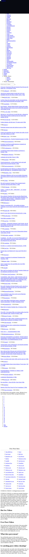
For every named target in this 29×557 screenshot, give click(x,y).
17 (4, 417)
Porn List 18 (21, 465)
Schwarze (9, 54)
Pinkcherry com (22, 470)
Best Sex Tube (22, 481)
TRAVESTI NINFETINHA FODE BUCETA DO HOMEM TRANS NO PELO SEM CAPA (13, 94)
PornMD (7, 461)
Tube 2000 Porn (8, 452)
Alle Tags (9, 68)
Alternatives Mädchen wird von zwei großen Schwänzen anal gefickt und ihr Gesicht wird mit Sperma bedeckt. (14, 177)
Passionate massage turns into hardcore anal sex (13, 127)
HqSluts (7, 458)
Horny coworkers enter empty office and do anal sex (14, 359)
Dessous (8, 27)
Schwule (9, 55)
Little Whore (21, 488)
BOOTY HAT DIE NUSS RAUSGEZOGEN (13, 213)
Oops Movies (21, 456)
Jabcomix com (22, 467)
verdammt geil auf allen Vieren (10, 157)
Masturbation (10, 47)
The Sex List (8, 486)
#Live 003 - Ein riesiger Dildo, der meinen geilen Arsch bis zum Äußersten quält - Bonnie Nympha (14, 312)
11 (4, 408)
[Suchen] (15, 84)
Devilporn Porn (8, 463)
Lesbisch (9, 46)
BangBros (7, 465)
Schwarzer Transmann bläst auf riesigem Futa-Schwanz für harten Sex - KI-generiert (14, 87)
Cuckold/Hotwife (11, 25)
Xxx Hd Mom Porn (9, 472)
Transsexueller (10, 61)
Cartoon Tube (8, 483)
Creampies (9, 24)
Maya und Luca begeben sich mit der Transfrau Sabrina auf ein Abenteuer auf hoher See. (14, 271)
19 (4, 419)
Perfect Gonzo (8, 488)
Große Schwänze (11, 36)
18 (4, 418)
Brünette (9, 23)
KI (7, 42)
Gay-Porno (9, 64)
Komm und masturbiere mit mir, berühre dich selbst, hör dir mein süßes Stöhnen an (14, 133)
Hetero (8, 77)
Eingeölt (8, 28)
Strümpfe (9, 58)
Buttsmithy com (8, 456)
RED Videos (7, 72)
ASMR (8, 17)
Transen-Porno (10, 65)
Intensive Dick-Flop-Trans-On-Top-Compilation (14, 387)
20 (4, 421)
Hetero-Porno (10, 66)
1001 (5, 425)
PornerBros (21, 463)
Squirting (9, 57)
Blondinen (9, 21)
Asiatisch (9, 16)
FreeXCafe (21, 483)
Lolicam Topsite (22, 479)
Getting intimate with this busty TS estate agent (13, 122)
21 (4, 422)
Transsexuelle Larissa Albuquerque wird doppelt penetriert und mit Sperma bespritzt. (14, 345)
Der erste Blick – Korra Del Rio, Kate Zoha (12, 382)
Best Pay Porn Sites (9, 474)
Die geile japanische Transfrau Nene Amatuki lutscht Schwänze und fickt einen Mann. (13, 183)
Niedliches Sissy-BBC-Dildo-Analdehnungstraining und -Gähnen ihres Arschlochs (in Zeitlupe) (14, 319)
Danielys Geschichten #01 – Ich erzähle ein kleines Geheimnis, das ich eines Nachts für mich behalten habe (14, 207)
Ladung (8, 43)
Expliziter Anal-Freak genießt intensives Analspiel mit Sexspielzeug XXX (13, 144)
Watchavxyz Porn (22, 458)
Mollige (8, 50)
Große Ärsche (10, 35)
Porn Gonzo (7, 454)
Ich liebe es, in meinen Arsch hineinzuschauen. (13, 245)
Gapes (8, 34)
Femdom (9, 30)
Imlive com (21, 472)
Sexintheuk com (22, 476)
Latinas (8, 45)
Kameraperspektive (11, 40)
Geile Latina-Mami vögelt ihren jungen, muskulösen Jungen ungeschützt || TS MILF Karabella (13, 301)
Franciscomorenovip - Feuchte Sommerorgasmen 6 (14, 139)
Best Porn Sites (22, 486)
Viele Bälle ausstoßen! (8, 218)
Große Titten (9, 38)
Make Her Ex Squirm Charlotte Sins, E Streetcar (13, 307)
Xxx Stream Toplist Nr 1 (10, 476)
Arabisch (9, 15)
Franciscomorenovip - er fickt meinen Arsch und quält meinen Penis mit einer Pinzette (13, 163)
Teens (8, 59)
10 (4, 407)
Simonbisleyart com (9, 481)
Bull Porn (21, 454)
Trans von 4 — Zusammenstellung (10, 331)
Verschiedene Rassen (11, 62)
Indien (8, 39)
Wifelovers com (8, 470)
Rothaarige (9, 53)
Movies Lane (8, 467)
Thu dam (7, 479)
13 (4, 411)
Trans (8, 80)
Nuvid (20, 452)
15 (4, 414)
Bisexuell (9, 19)
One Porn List (22, 461)
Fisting (8, 31)
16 (4, 415)
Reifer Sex (9, 51)
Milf (8, 49)
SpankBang (21, 474)
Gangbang (9, 32)
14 (4, 412)
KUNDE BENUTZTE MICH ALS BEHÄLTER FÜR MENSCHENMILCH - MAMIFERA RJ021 (14, 169)
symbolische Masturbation (9, 377)
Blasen (8, 20)
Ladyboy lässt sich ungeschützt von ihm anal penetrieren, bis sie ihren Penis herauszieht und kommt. (14, 100)
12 (4, 410)
